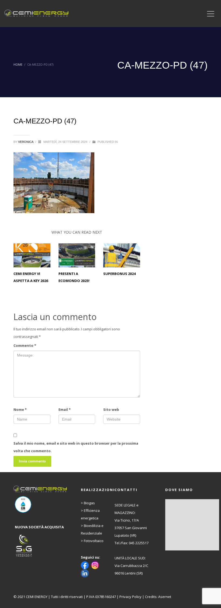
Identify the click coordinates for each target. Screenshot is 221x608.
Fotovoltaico (93, 540)
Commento (24, 345)
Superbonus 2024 (119, 273)
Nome (20, 409)
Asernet (164, 596)
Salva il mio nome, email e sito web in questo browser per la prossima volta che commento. (75, 447)
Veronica (26, 141)
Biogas (89, 502)
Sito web (111, 409)
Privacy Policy (130, 596)
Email (64, 409)
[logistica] (41, 546)
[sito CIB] (41, 504)
